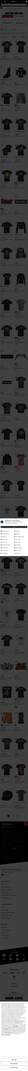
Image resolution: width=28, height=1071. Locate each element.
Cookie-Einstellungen (7, 1031)
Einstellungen (14, 1067)
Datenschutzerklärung (5, 1034)
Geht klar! (14, 1059)
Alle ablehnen (14, 1063)
